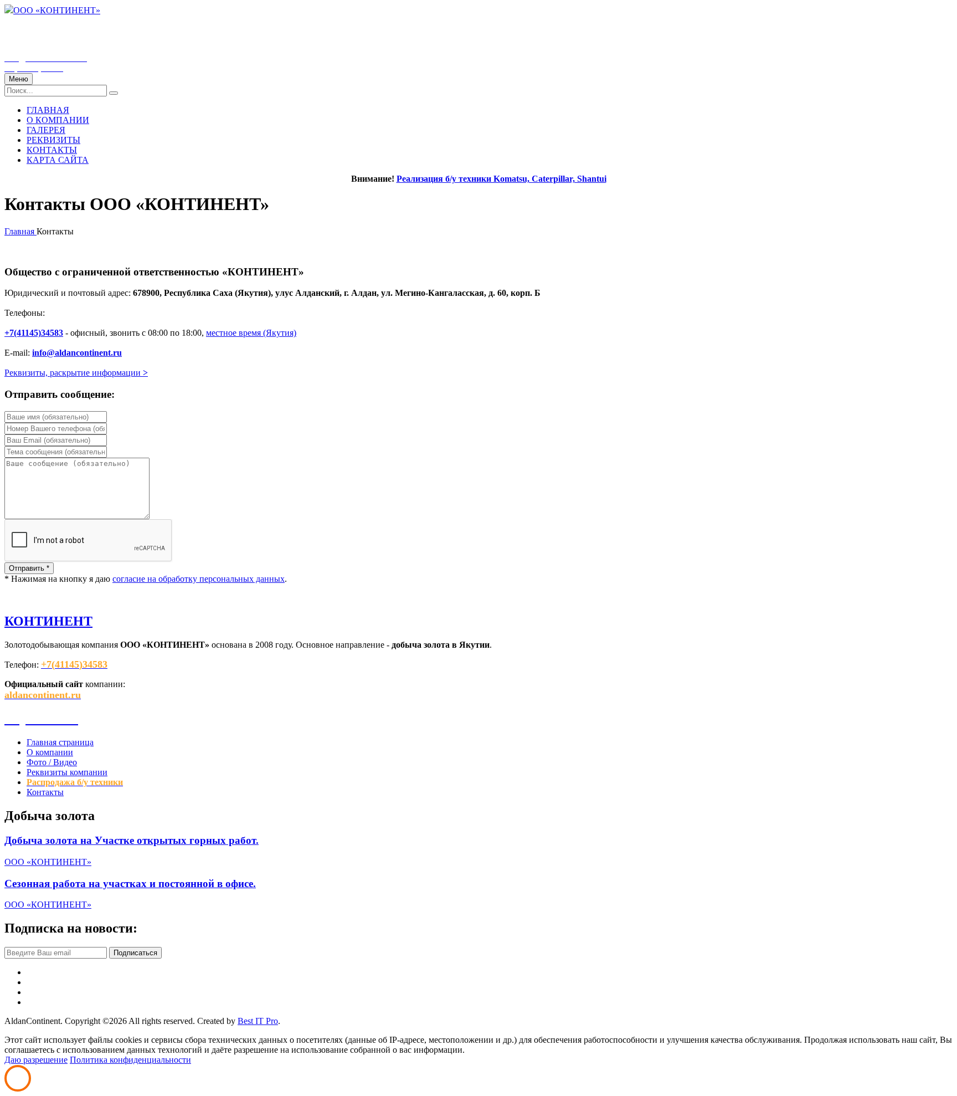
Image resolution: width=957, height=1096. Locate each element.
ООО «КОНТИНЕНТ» (56, 10)
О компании (50, 752)
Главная (20, 231)
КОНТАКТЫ (52, 150)
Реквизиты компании (67, 772)
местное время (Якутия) (251, 332)
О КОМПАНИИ (58, 120)
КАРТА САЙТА (58, 160)
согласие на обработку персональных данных (198, 578)
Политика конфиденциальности (130, 1059)
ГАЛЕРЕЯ (46, 130)
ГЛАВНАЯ (48, 110)
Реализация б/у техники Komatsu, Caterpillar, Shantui (501, 178)
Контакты (45, 792)
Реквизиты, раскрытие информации (76, 372)
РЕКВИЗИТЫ (53, 140)
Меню (18, 79)
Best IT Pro (258, 1021)
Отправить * (29, 568)
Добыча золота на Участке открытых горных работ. (131, 840)
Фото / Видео (52, 762)
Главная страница (60, 742)
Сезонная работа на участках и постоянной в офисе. (130, 883)
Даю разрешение (36, 1059)
